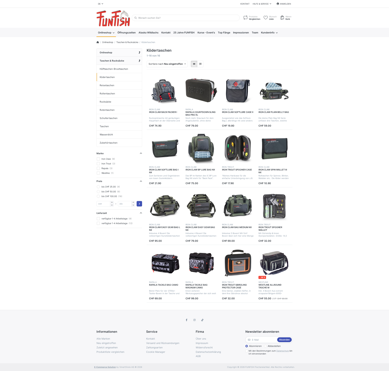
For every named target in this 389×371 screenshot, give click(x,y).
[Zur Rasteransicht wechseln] (194, 64)
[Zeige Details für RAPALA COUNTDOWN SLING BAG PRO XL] (201, 90)
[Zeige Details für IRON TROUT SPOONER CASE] (238, 148)
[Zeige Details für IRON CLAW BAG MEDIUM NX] (238, 205)
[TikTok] (202, 320)
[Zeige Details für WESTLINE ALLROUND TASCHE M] (274, 263)
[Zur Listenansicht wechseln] (200, 64)
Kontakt (245, 4)
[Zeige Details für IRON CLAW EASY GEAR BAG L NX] (165, 205)
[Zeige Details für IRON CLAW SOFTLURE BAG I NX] (165, 148)
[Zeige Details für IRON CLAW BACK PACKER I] (165, 90)
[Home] (97, 42)
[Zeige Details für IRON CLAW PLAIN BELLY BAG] (274, 90)
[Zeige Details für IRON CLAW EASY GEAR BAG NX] (201, 205)
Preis (99, 181)
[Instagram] (194, 320)
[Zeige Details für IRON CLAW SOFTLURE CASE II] (238, 90)
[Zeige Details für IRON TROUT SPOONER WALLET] (274, 205)
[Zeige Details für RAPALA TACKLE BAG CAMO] (165, 263)
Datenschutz (282, 351)
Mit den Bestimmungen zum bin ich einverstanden (270, 352)
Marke (100, 153)
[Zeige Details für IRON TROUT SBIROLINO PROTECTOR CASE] (238, 263)
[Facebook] (186, 320)
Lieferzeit (101, 213)
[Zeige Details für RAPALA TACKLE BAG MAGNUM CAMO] (201, 263)
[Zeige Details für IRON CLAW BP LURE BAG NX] (201, 148)
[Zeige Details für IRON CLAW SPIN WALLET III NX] (274, 148)
